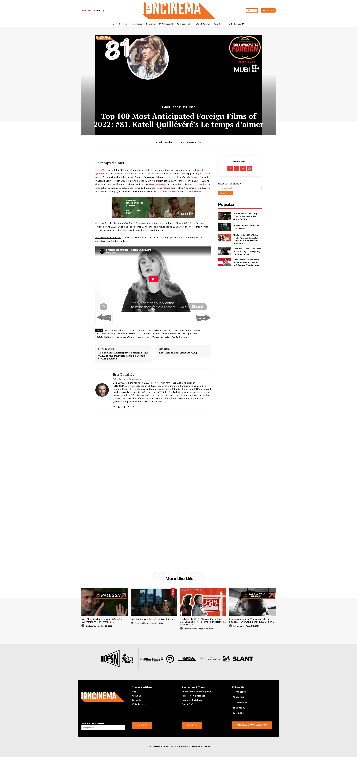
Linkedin (240, 713)
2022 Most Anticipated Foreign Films (147, 330)
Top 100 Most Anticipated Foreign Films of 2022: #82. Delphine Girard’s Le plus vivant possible (123, 355)
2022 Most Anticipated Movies (184, 330)
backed (203, 184)
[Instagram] (119, 406)
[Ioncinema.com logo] (103, 697)
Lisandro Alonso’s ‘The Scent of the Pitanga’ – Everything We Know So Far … (247, 251)
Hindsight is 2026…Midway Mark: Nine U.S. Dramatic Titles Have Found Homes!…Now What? (246, 239)
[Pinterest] (129, 406)
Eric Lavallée (166, 142)
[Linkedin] (124, 406)
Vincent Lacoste (160, 337)
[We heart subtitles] (179, 10)
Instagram (241, 702)
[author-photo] (83, 625)
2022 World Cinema (148, 333)
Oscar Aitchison (141, 623)
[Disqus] (153, 452)
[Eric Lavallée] (102, 390)
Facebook (241, 692)
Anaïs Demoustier (171, 333)
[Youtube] (234, 708)
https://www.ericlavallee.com (127, 379)
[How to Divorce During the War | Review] (224, 227)
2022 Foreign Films (115, 330)
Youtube (240, 708)
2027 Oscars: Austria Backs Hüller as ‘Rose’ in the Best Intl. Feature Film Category (246, 262)
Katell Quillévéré (105, 337)
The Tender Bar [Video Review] (178, 352)
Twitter (240, 697)
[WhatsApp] (249, 168)
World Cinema (179, 337)
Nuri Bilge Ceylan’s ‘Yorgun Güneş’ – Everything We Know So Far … (246, 216)
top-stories (143, 337)
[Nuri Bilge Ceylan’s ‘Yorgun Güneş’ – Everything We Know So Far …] (224, 216)
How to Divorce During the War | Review (153, 619)
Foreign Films (190, 333)
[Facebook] (114, 406)
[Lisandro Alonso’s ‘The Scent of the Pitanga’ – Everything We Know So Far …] (224, 251)
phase (158, 173)
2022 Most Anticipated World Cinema (116, 333)
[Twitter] (133, 406)
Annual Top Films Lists (178, 107)
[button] (99, 10)
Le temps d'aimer (126, 337)
